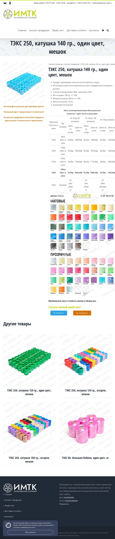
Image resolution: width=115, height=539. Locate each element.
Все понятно (30, 532)
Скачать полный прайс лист (64, 307)
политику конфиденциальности (24, 527)
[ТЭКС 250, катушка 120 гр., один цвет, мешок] (29, 336)
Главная (8, 494)
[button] (108, 30)
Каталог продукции (71, 64)
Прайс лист (10, 505)
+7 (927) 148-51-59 (83, 3)
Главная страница (55, 64)
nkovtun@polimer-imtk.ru (102, 3)
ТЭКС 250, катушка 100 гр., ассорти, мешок (29, 459)
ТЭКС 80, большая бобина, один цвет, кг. (85, 458)
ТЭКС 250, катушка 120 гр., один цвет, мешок (29, 392)
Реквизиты (64, 504)
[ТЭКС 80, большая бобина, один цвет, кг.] (86, 404)
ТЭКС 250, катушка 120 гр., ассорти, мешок (85, 392)
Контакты (9, 516)
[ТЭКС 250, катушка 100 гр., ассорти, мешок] (29, 404)
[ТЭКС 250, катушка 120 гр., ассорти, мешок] (86, 336)
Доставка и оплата (13, 511)
